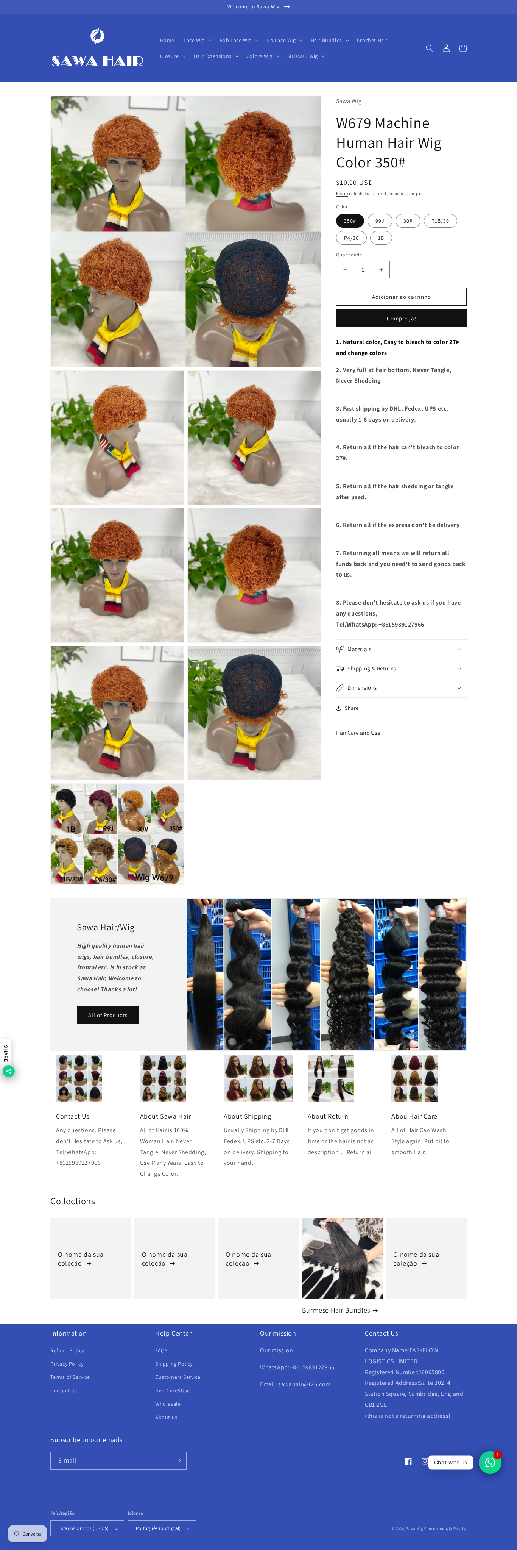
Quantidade (349, 255)
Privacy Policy (66, 1363)
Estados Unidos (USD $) (83, 1528)
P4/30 (351, 237)
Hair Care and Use (358, 733)
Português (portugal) (158, 1528)
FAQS (161, 1350)
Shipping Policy (174, 1363)
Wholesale (168, 1403)
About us (166, 1417)
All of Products (108, 1015)
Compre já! (401, 318)
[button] (197, 40)
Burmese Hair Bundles (336, 1310)
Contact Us (63, 1390)
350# (350, 220)
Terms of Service (70, 1376)
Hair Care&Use (172, 1390)
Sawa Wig (414, 1528)
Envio (342, 193)
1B (381, 237)
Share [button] (352, 708)
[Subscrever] (178, 1461)
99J (380, 220)
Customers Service (177, 1376)
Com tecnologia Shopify (445, 1528)
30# (408, 220)
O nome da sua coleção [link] (81, 1258)
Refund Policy (67, 1350)
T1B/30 (440, 220)
